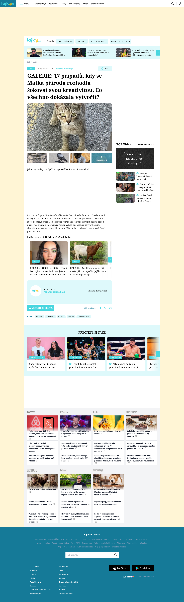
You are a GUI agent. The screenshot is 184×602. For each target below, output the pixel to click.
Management (63, 566)
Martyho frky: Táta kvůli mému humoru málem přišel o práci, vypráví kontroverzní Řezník (73, 492)
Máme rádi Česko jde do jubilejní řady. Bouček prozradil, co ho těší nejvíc (74, 458)
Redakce (62, 590)
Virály (63, 3)
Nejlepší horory (72, 539)
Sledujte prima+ (98, 3)
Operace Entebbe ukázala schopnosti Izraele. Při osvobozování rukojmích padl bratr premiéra (108, 447)
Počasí (114, 539)
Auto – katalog (43, 543)
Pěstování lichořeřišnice (137, 543)
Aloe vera (121, 543)
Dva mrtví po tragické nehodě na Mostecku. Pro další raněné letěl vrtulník (41, 458)
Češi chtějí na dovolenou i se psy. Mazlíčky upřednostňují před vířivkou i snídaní (107, 492)
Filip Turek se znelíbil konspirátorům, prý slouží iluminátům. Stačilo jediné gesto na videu (42, 447)
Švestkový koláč (119, 547)
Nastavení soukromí (66, 594)
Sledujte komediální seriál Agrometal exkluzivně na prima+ (144, 179)
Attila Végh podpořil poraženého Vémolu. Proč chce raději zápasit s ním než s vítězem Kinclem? (123, 365)
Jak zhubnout (40, 539)
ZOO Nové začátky (141, 539)
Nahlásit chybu (35, 594)
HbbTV (32, 578)
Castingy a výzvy (64, 574)
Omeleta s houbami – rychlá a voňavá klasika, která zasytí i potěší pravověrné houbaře (141, 446)
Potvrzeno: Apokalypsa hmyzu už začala (107, 432)
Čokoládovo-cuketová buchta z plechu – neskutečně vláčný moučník (139, 434)
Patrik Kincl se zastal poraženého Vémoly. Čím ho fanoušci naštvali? (85, 365)
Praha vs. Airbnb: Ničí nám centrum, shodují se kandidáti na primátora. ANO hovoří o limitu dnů (42, 434)
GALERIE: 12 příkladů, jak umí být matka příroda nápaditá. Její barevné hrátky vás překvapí (88, 271)
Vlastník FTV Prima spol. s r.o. (40, 590)
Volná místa (34, 570)
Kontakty (62, 578)
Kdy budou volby (125, 539)
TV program (85, 539)
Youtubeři (53, 3)
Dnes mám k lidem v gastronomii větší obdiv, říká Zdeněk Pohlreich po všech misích (74, 446)
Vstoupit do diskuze (42, 308)
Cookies (33, 586)
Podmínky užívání (36, 582)
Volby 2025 (75, 543)
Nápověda (62, 586)
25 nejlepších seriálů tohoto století (42, 489)
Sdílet (106, 69)
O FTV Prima (34, 566)
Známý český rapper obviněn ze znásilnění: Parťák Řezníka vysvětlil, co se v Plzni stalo (54, 53)
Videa (85, 3)
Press (61, 570)
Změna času (97, 539)
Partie (106, 539)
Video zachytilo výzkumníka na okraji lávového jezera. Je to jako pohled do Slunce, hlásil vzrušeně (107, 458)
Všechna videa (145, 144)
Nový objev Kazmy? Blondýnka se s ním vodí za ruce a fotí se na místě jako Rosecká (75, 516)
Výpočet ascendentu (66, 547)
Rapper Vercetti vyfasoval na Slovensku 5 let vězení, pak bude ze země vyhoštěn (75, 504)
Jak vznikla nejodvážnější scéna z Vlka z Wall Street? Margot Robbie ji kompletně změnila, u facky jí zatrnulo (42, 518)
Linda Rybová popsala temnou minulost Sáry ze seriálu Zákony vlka (145, 199)
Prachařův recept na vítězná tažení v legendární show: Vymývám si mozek (75, 434)
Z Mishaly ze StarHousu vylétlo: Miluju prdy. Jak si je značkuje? (98, 52)
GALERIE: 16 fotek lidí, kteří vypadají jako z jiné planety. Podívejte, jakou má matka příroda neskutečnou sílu (48, 271)
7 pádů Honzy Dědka (60, 543)
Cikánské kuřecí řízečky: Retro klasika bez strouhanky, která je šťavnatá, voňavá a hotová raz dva (140, 458)
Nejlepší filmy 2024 (56, 539)
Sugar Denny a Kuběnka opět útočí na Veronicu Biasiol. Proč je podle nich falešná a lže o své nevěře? (44, 365)
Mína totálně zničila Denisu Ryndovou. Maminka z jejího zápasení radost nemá (143, 53)
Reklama (33, 574)
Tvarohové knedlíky (85, 547)
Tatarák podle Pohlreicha (104, 543)
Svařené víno (87, 543)
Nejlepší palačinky (102, 547)
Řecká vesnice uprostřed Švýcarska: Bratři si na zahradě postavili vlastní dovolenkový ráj (107, 516)
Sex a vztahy (74, 3)
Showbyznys (40, 3)
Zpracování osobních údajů (68, 582)
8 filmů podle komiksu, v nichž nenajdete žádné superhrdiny (40, 503)
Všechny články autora (97, 291)
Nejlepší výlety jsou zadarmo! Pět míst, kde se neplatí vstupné (107, 503)
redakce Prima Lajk (64, 68)
